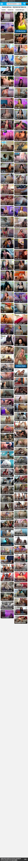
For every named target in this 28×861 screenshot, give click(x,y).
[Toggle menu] (2, 4)
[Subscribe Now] (20, 33)
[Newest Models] (20, 367)
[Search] (20, 3)
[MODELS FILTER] (24, 4)
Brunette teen (10, 10)
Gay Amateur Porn (12, 1)
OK (25, 859)
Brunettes (4, 10)
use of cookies (14, 860)
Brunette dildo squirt (20, 10)
